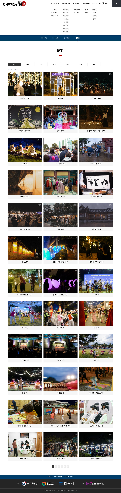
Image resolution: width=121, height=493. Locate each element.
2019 (94, 64)
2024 (27, 64)
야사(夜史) (66, 19)
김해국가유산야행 (55, 3)
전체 (14, 64)
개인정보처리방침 (58, 477)
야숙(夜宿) (66, 31)
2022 (54, 64)
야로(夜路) (66, 13)
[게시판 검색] (111, 69)
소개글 (54, 9)
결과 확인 (76, 13)
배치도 (86, 9)
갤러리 (94, 19)
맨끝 (68, 466)
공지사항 (94, 9)
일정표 (86, 13)
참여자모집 (76, 3)
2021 (67, 64)
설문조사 (94, 16)
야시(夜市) (66, 25)
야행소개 (50, 477)
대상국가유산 (54, 13)
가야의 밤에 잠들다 (76, 9)
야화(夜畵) (66, 22)
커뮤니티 (94, 3)
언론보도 (94, 13)
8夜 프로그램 (66, 3)
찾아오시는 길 (54, 16)
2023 (41, 64)
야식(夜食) (66, 28)
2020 (80, 64)
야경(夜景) (66, 9)
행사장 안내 (86, 3)
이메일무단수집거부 (69, 477)
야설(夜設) (66, 16)
